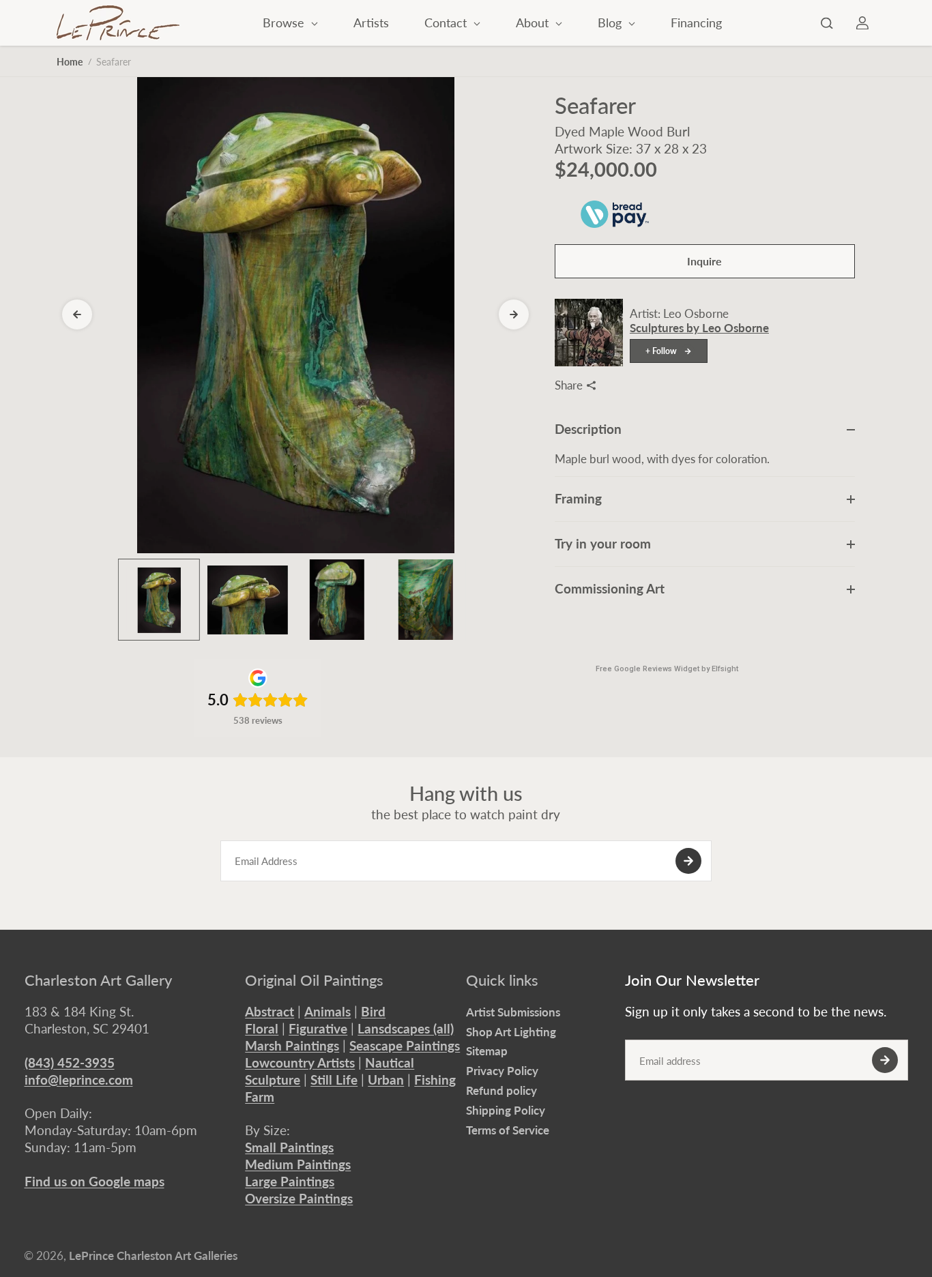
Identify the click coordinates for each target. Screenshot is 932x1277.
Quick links (502, 980)
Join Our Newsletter (692, 980)
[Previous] (77, 314)
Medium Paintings (298, 1164)
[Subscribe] (688, 861)
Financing (696, 22)
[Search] (827, 23)
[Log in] (862, 23)
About (534, 22)
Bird (373, 1011)
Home (70, 62)
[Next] (514, 314)
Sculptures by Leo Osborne (699, 328)
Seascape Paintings (404, 1045)
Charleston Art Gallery (98, 980)
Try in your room (603, 543)
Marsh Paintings (292, 1045)
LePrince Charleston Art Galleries (153, 1255)
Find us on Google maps (94, 1181)
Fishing (435, 1079)
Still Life (334, 1079)
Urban (386, 1079)
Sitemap (487, 1051)
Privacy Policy (502, 1070)
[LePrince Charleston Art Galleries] (118, 23)
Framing (578, 498)
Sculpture (272, 1079)
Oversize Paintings (299, 1198)
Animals (327, 1011)
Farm (259, 1096)
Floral (261, 1028)
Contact (447, 22)
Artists (371, 22)
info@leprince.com (79, 1079)
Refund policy (501, 1090)
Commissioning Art (610, 588)
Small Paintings (289, 1147)
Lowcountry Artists (300, 1062)
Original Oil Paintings (314, 980)
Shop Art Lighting (511, 1032)
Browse (285, 22)
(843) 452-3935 (70, 1062)
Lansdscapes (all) (406, 1028)
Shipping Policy (505, 1110)
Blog (611, 22)
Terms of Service (507, 1130)
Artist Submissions (513, 1012)
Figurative (318, 1028)
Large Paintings (289, 1181)
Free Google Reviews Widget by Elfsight (667, 668)
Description (588, 429)
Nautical (389, 1062)
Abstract (269, 1011)
